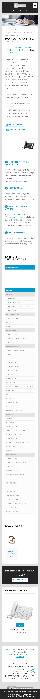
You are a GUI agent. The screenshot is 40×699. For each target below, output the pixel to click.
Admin (11, 654)
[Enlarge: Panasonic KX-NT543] (28, 145)
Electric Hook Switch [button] (16, 207)
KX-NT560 (8, 47)
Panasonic (19, 30)
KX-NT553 (28, 47)
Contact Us (20, 580)
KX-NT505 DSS (11, 52)
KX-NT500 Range (11, 35)
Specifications (18, 130)
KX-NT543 (30, 50)
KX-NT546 (19, 50)
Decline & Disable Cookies (20, 696)
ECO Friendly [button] (17, 232)
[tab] (20, 163)
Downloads (16, 125)
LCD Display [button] (16, 188)
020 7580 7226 (20, 10)
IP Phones (28, 33)
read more (22, 181)
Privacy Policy (19, 654)
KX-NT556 (18, 47)
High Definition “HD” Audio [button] (17, 163)
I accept (27, 694)
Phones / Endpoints (13, 33)
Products (8, 30)
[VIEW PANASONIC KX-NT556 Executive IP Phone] (20, 635)
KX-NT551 (9, 50)
